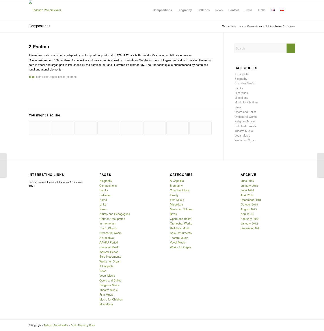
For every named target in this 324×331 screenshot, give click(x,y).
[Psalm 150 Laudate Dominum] (200, 128)
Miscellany (241, 97)
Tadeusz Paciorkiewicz (56, 325)
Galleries (105, 195)
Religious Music (245, 121)
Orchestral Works (246, 116)
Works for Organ (245, 140)
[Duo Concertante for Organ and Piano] (40, 128)
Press (103, 209)
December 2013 (251, 200)
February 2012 (250, 219)
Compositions (39, 25)
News (238, 107)
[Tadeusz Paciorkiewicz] (45, 10)
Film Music (242, 93)
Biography (241, 78)
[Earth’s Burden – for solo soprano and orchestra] (177, 128)
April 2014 (247, 195)
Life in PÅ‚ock (108, 228)
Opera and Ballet (245, 112)
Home (103, 200)
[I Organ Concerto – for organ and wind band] (154, 128)
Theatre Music (244, 131)
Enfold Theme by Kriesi (83, 325)
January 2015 (249, 185)
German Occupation (112, 219)
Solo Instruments (245, 126)
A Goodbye (106, 238)
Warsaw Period (108, 252)
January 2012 (249, 223)
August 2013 (249, 209)
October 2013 (249, 204)
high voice (42, 76)
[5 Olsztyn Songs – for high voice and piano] (3, 165)
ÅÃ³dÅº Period (108, 242)
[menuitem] (162, 10)
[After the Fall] (63, 128)
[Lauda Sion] (108, 128)
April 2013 (247, 214)
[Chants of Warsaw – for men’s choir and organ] (85, 128)
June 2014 (247, 190)
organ (53, 76)
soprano (72, 76)
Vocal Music (242, 135)
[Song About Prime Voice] (132, 128)
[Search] (291, 10)
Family (239, 88)
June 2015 (247, 181)
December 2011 (251, 228)
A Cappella (241, 74)
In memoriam (107, 223)
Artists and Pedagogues (114, 214)
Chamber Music (245, 83)
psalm (61, 76)
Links (102, 204)
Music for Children (246, 102)
